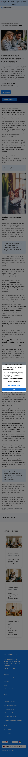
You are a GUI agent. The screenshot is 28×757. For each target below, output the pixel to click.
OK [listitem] (14, 389)
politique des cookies (17, 378)
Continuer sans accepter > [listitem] (14, 381)
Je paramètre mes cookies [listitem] (14, 385)
